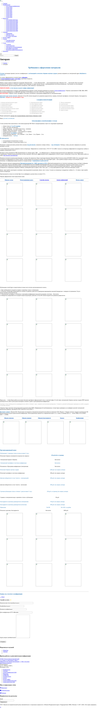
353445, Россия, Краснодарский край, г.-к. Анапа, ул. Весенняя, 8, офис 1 (9, 659)
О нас (4, 43)
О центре (8, 44)
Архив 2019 (9, 7)
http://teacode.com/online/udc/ (10, 155)
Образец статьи (10, 34)
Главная (5, 3)
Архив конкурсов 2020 (12, 22)
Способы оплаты (10, 40)
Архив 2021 (9, 10)
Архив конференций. (59, 90)
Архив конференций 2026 (9, 672)
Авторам (5, 32)
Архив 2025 (9, 15)
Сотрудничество (10, 45)
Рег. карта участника (11, 36)
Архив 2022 (9, 11)
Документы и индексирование (14, 47)
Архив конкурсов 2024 (12, 28)
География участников (12, 48)
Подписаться (4, 702)
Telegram (3, 693)
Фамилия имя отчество (9, 603)
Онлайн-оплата (10, 41)
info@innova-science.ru (5, 663)
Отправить (3, 641)
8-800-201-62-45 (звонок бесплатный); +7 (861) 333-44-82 (14, 661)
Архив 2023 (9, 13)
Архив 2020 (9, 8)
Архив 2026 (9, 17)
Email (5, 606)
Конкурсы (5, 18)
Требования (9, 33)
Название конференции (6, 609)
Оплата (5, 39)
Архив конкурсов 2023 (12, 26)
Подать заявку (6, 37)
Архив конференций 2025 (9, 680)
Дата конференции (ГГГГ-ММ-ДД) (9, 612)
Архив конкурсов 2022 (12, 25)
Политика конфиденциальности (14, 49)
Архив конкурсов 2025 (12, 29)
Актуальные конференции (13, 6)
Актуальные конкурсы (12, 19)
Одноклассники (5, 690)
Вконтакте (4, 687)
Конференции (6, 4)
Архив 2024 (9, 14)
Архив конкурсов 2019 (12, 21)
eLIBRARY (6, 675)
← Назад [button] (2, 597)
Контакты (5, 51)
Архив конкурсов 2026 (12, 30)
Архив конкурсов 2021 (12, 24)
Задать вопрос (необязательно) (8, 637)
